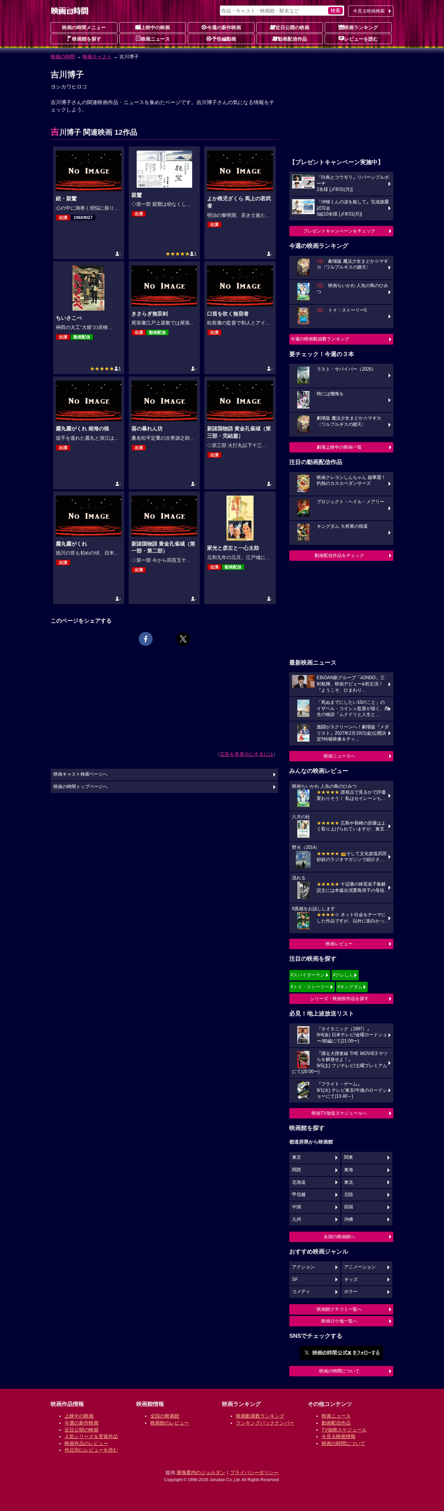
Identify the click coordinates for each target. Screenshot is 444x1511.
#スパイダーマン (308, 975)
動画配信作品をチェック (339, 555)
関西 (296, 1169)
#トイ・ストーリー (310, 986)
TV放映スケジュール (344, 1430)
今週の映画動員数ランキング (320, 338)
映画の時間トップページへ (80, 786)
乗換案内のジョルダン (201, 1472)
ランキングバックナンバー (265, 1423)
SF (295, 1279)
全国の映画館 (164, 1416)
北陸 (348, 1194)
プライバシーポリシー (254, 1472)
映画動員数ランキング (260, 1416)
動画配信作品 (292, 39)
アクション (303, 1267)
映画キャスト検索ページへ (80, 774)
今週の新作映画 (224, 27)
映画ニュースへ (339, 756)
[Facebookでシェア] (146, 639)
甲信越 (299, 1194)
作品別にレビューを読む (91, 1450)
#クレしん (343, 975)
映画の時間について (339, 1371)
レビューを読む (361, 39)
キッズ (351, 1279)
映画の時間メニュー (84, 27)
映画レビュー (339, 943)
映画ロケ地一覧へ (339, 1321)
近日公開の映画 (292, 27)
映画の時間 (63, 56)
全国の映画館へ (339, 1236)
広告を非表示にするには (246, 754)
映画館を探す (86, 39)
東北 (348, 1182)
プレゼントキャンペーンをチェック (339, 231)
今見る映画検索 (369, 11)
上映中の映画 (155, 27)
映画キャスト (97, 56)
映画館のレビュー (169, 1423)
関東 (348, 1157)
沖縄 (348, 1219)
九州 (296, 1219)
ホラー (351, 1291)
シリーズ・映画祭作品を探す (339, 998)
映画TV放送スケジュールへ (339, 1113)
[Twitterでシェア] (183, 639)
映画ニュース (155, 39)
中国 (296, 1207)
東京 (296, 1157)
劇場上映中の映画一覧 (339, 447)
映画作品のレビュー (86, 1443)
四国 (348, 1207)
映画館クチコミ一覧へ (339, 1309)
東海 (348, 1169)
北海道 (299, 1182)
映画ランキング (361, 27)
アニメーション (360, 1267)
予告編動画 (224, 39)
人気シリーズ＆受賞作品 (91, 1436)
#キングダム (350, 986)
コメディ (301, 1291)
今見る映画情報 (339, 1436)
